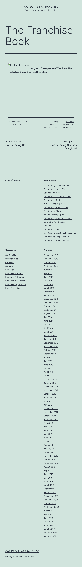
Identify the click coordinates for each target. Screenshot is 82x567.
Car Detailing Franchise (41, 6)
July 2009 (48, 514)
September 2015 (51, 266)
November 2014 (51, 303)
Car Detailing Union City (54, 189)
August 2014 (49, 313)
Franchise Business (14, 273)
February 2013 (50, 379)
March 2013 (49, 375)
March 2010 (49, 485)
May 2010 (48, 478)
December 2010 (51, 452)
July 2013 (48, 361)
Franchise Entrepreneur (16, 277)
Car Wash (9, 262)
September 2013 (51, 354)
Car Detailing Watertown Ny (56, 240)
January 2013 (50, 383)
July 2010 (48, 470)
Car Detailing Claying (53, 211)
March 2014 (49, 332)
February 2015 (50, 292)
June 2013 (48, 365)
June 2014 (48, 321)
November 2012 (51, 390)
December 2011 (51, 408)
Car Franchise (16, 124)
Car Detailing (11, 255)
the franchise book (66, 127)
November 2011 (51, 412)
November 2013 (51, 346)
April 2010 (48, 481)
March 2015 (49, 288)
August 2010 (49, 467)
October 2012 (50, 394)
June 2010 (48, 474)
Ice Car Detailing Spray (54, 215)
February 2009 (50, 532)
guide (55, 127)
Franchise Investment (15, 281)
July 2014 (48, 317)
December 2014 (51, 299)
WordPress (29, 556)
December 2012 (51, 386)
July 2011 (48, 427)
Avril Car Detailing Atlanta (55, 204)
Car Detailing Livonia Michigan (57, 196)
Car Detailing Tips (52, 193)
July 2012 (48, 405)
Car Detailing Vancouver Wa (56, 185)
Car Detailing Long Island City (57, 237)
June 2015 (48, 277)
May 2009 (48, 522)
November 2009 (51, 500)
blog (58, 124)
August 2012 (49, 401)
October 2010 (50, 460)
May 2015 (48, 281)
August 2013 (49, 357)
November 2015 (51, 259)
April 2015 (48, 284)
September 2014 (51, 310)
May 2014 (48, 324)
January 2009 (50, 536)
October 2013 (50, 350)
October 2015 (50, 262)
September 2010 (51, 463)
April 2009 (48, 525)
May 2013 (48, 368)
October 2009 (50, 503)
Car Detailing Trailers (53, 200)
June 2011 (48, 430)
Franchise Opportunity (15, 284)
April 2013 (48, 372)
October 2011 (50, 416)
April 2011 (48, 438)
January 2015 (50, 295)
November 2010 (51, 456)
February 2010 (50, 489)
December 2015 (51, 255)
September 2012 (51, 397)
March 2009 (49, 529)
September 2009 (51, 507)
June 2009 (48, 518)
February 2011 (50, 445)
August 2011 (49, 423)
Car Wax (9, 266)
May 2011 (48, 434)
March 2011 (49, 441)
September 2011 (51, 419)
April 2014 (48, 328)
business (69, 124)
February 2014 (50, 335)
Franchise (70, 121)
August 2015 (49, 270)
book (63, 124)
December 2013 (51, 343)
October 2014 (50, 306)
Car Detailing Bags (52, 229)
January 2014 (50, 339)
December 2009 (51, 496)
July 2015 (48, 273)
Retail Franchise (12, 288)
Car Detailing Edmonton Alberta (58, 218)
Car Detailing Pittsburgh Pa (56, 207)
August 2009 (49, 511)
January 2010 (50, 492)
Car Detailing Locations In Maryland (60, 233)
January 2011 (50, 449)
